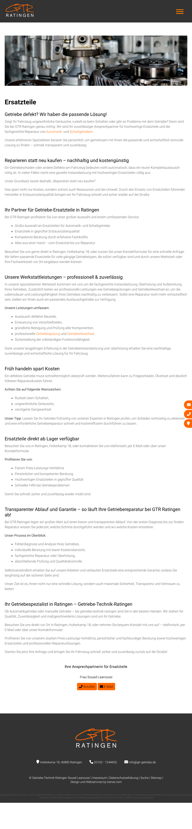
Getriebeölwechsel (80, 334)
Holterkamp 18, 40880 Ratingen (61, 762)
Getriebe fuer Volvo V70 (73, 795)
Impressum (99, 778)
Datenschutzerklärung (123, 778)
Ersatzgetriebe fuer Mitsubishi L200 (163, 795)
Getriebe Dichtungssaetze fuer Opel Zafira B (67, 798)
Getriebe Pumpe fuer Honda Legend (138, 798)
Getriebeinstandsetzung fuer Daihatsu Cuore (102, 795)
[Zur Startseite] (20, 16)
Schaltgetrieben (81, 132)
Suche (144, 778)
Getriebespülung (48, 334)
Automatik (54, 132)
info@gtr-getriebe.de (142, 762)
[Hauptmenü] (179, 12)
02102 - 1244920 (105, 762)
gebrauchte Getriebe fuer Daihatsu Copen (17, 795)
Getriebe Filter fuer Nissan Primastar (48, 795)
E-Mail (108, 687)
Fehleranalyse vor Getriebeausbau (134, 795)
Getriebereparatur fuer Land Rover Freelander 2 (104, 798)
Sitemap (156, 778)
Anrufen (88, 687)
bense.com (114, 782)
